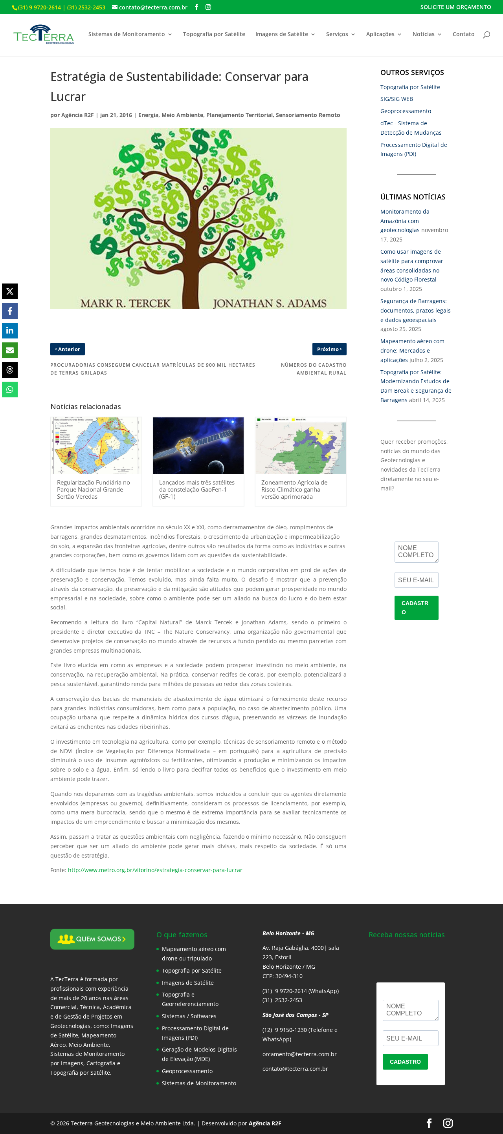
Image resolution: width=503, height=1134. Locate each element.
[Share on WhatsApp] (10, 389)
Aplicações (380, 34)
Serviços (337, 34)
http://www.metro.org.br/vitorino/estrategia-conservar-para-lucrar (155, 870)
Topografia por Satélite (214, 34)
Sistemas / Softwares (189, 1016)
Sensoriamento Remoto (308, 115)
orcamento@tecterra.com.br (300, 1054)
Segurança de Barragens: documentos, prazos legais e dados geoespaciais (415, 310)
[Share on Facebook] (10, 311)
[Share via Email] (10, 350)
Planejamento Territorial (239, 115)
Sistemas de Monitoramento (126, 34)
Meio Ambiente (182, 115)
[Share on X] (10, 291)
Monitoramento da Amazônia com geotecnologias (405, 221)
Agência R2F (77, 115)
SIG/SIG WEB (396, 98)
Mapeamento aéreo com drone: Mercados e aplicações (412, 350)
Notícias (424, 34)
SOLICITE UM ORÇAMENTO (455, 7)
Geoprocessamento (405, 111)
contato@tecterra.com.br (295, 1068)
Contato (464, 34)
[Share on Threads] (10, 370)
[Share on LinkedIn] (10, 330)
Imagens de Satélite (281, 34)
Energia (148, 115)
